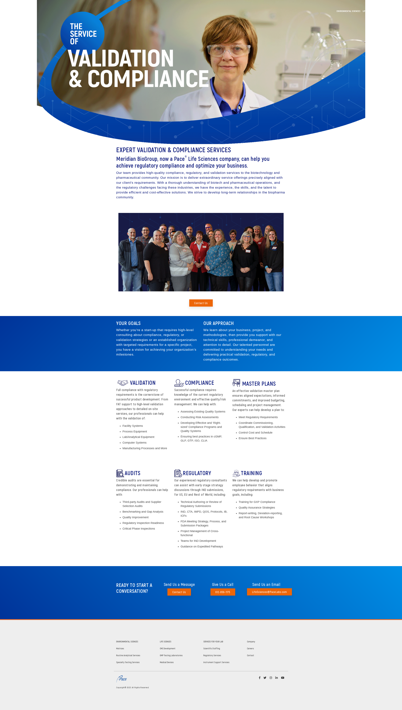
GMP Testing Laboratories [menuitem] (171, 655)
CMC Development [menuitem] (167, 648)
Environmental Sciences (348, 11)
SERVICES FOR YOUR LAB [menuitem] (213, 641)
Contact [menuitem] (250, 655)
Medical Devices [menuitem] (167, 662)
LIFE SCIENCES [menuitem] (165, 641)
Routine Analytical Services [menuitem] (128, 655)
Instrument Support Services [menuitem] (216, 662)
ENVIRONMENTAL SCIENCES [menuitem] (127, 641)
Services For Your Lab (388, 11)
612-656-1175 (222, 592)
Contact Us (201, 303)
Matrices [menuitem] (120, 648)
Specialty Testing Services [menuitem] (128, 662)
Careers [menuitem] (250, 648)
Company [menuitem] (251, 641)
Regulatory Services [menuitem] (212, 655)
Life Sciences (369, 11)
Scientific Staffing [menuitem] (211, 648)
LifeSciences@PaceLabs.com (269, 592)
